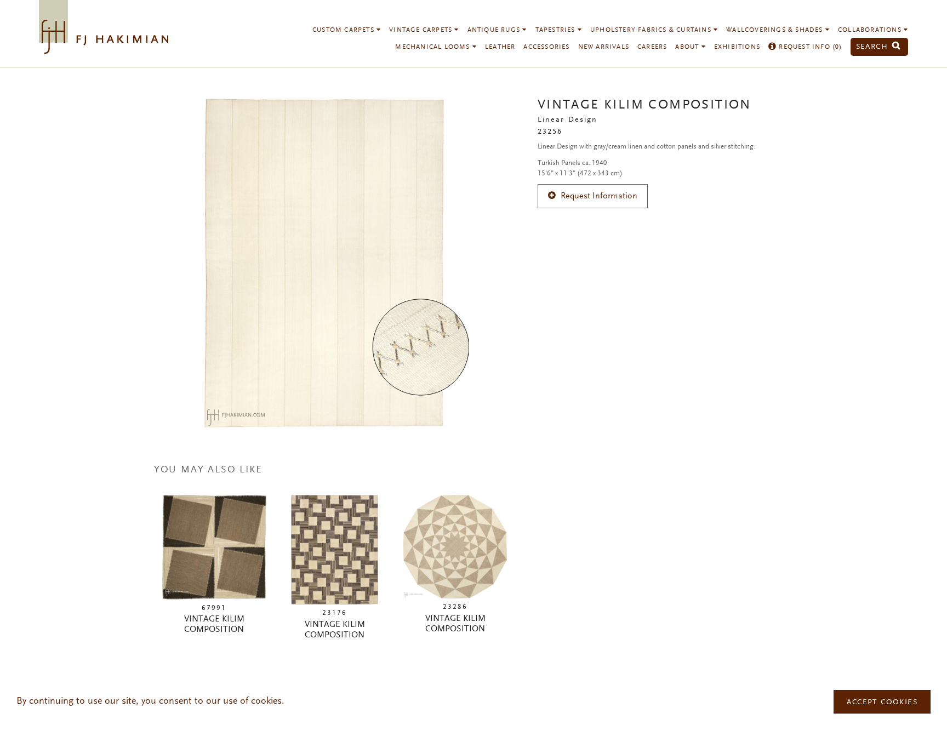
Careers (652, 47)
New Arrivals (603, 47)
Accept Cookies (882, 702)
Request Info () (809, 47)
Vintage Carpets (421, 30)
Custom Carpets (344, 30)
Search (873, 47)
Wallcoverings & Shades (775, 30)
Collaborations (871, 30)
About (688, 47)
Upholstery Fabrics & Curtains (652, 30)
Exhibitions (737, 47)
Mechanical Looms (433, 47)
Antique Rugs (495, 30)
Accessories (546, 47)
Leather (500, 47)
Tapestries (556, 30)
